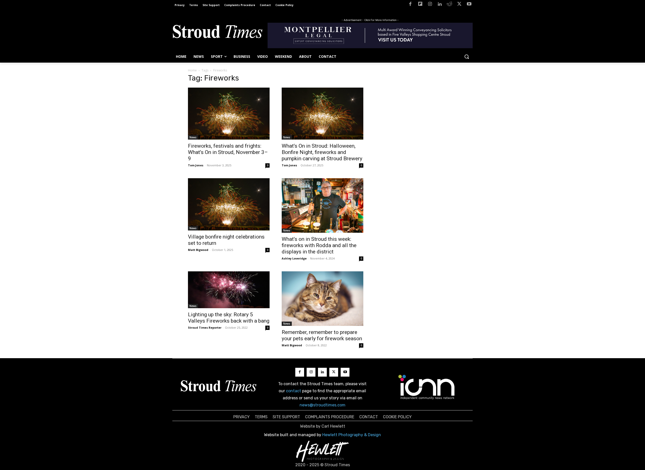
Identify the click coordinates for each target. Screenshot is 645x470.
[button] (467, 56)
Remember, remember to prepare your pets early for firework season (322, 335)
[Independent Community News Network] (427, 387)
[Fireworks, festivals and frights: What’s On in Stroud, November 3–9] (229, 114)
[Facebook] (410, 5)
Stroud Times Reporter (204, 327)
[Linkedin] (439, 5)
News (193, 137)
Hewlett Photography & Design (351, 434)
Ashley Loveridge (294, 258)
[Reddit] (449, 5)
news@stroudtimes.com (322, 405)
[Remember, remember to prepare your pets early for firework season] (322, 298)
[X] (459, 5)
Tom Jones (195, 165)
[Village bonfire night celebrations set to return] (229, 204)
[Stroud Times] (217, 33)
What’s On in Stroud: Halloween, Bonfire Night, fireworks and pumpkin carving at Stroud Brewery (322, 152)
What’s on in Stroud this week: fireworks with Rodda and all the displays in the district (319, 245)
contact (293, 390)
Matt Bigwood (198, 250)
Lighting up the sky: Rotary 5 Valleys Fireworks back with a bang (228, 317)
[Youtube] (469, 5)
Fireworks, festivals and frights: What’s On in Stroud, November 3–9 (228, 152)
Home (192, 70)
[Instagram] (430, 5)
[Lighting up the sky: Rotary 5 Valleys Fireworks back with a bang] (229, 289)
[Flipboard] (420, 5)
